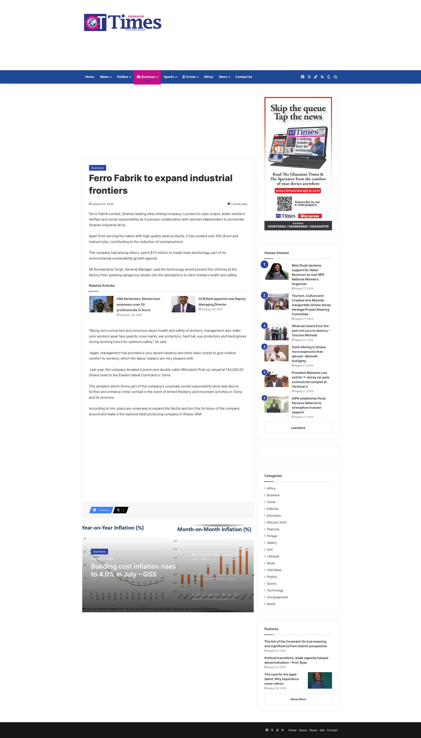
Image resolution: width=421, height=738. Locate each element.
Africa (208, 77)
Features (273, 529)
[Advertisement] (254, 35)
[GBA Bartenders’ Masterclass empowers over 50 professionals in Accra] (101, 304)
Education (274, 515)
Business (148, 77)
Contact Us (243, 77)
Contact (332, 730)
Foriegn (272, 536)
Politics (122, 77)
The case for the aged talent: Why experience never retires (281, 678)
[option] (168, 568)
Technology (275, 590)
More (223, 77)
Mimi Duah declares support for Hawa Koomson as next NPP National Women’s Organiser (308, 274)
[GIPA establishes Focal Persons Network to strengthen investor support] (276, 404)
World (271, 604)
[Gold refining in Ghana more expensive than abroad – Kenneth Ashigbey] (276, 353)
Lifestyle (273, 556)
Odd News (274, 570)
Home (89, 77)
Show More (298, 699)
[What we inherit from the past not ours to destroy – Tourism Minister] (276, 332)
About (303, 730)
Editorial (272, 509)
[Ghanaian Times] (122, 21)
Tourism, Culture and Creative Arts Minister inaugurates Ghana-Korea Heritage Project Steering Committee (311, 305)
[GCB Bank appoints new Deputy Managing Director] (183, 304)
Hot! (270, 549)
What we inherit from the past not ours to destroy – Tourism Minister (311, 330)
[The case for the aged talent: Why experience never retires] (320, 680)
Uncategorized (277, 597)
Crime (190, 77)
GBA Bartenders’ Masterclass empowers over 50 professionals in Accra (138, 304)
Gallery (272, 543)
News (104, 77)
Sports (169, 77)
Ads (322, 730)
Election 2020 (277, 522)
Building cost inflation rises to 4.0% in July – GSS (133, 570)
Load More (298, 428)
